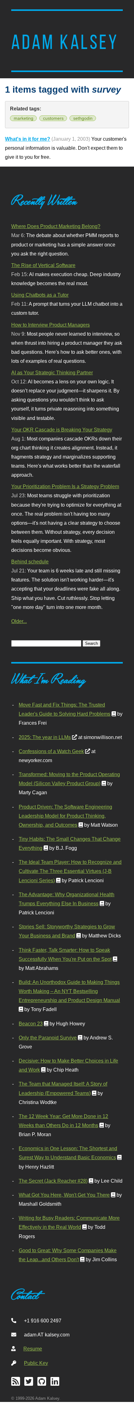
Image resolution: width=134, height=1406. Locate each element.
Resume (32, 1348)
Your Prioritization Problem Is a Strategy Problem (65, 486)
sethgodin (83, 118)
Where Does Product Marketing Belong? (55, 226)
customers (53, 118)
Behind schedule (30, 561)
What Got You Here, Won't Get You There (64, 1195)
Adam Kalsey (64, 42)
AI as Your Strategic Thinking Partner (52, 372)
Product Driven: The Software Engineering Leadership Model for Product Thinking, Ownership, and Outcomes (65, 816)
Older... (19, 621)
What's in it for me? (27, 139)
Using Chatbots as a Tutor (40, 295)
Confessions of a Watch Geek (51, 751)
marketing (23, 118)
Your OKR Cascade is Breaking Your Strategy (61, 429)
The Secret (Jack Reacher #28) (53, 1181)
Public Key (36, 1363)
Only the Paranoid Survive (48, 1037)
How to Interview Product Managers (50, 325)
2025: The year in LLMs (45, 737)
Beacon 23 (31, 1023)
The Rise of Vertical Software (43, 265)
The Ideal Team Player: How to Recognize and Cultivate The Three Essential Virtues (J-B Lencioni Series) (70, 871)
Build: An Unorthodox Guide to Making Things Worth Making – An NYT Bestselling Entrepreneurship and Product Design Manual (69, 991)
